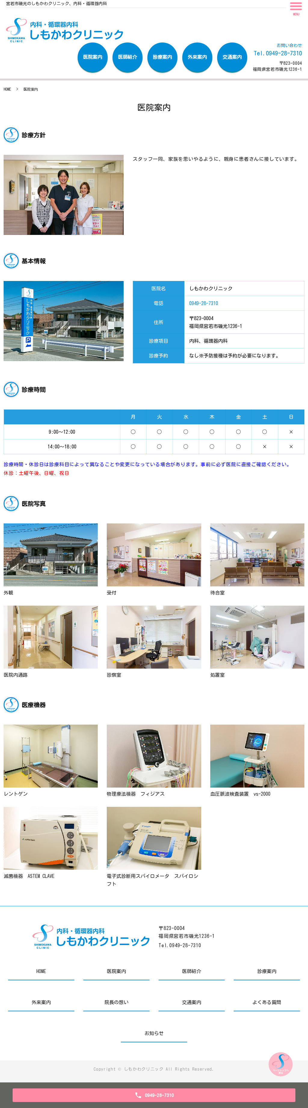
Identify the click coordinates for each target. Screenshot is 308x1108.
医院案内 (92, 57)
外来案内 (197, 57)
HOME (7, 89)
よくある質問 (266, 1002)
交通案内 (232, 57)
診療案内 (162, 57)
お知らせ (154, 1033)
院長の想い (116, 1002)
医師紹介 (127, 57)
